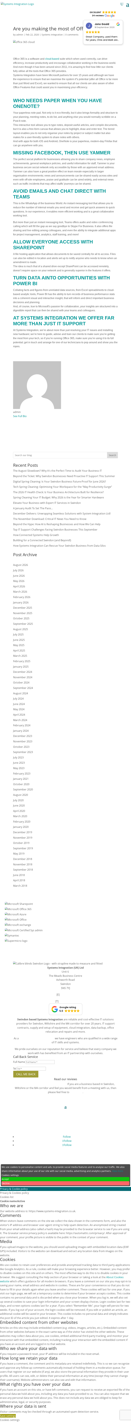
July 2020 (18, 800)
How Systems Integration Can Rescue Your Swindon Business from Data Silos (59, 545)
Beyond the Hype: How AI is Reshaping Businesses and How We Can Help (56, 524)
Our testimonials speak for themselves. (42, 1084)
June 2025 (19, 640)
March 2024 (20, 720)
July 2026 (18, 570)
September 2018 (23, 869)
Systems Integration (52, 34)
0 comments (71, 34)
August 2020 (20, 795)
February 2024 (21, 725)
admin (19, 34)
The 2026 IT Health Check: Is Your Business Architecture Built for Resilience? (58, 492)
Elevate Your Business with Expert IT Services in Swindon (47, 503)
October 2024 (21, 682)
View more (117, 1170)
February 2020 (21, 821)
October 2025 (21, 618)
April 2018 (19, 880)
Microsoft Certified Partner (36, 1038)
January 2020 (21, 827)
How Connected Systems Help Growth (36, 535)
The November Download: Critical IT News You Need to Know (49, 519)
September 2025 (23, 624)
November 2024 (22, 677)
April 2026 (19, 586)
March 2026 (20, 591)
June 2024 (19, 704)
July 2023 (18, 757)
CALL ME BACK (25, 1074)
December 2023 (22, 736)
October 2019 (21, 843)
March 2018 (20, 885)
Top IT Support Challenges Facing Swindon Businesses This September (55, 529)
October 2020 (21, 784)
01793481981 (68, 1001)
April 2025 (19, 650)
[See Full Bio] (28, 416)
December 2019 (22, 832)
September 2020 (23, 789)
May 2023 (18, 768)
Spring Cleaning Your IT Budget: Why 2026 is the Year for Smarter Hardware (58, 497)
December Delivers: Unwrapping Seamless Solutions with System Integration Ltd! (62, 513)
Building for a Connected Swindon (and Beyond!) (42, 540)
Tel (14, 1068)
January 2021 (21, 779)
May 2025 (18, 645)
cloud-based (52, 58)
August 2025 (20, 629)
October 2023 (21, 747)
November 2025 (22, 613)
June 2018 (19, 875)
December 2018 (22, 859)
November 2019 (22, 837)
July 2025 (18, 634)
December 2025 (22, 607)
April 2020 (19, 811)
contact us (76, 1092)
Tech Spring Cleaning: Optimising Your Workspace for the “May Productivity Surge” (62, 487)
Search (112, 455)
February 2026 (21, 597)
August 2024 (20, 693)
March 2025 (20, 656)
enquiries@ (67, 994)
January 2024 (21, 730)
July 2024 (18, 698)
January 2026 (21, 602)
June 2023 (19, 762)
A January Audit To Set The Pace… (33, 508)
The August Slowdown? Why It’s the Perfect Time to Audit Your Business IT (57, 470)
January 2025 (21, 666)
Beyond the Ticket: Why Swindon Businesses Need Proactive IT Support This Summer (64, 476)
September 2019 (23, 848)
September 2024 (23, 688)
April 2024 (19, 714)
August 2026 (20, 565)
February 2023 (21, 773)
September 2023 (23, 752)
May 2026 (18, 581)
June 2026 (19, 575)
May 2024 (18, 709)
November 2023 (22, 741)
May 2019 (18, 853)
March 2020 (20, 816)
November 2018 (22, 864)
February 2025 (21, 661)
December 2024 (22, 672)
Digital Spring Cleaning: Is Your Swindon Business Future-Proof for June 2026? (59, 481)
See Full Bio (20, 416)
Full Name (19, 1062)
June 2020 (19, 805)
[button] (65, 1009)
